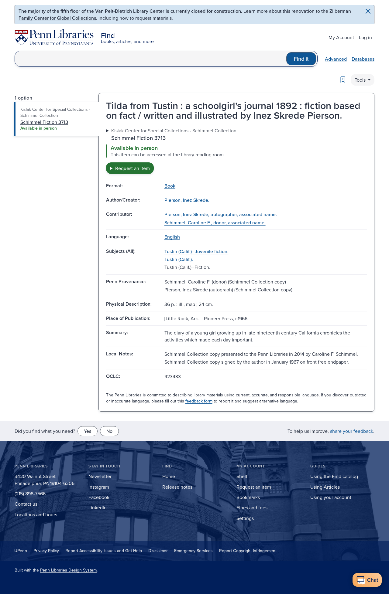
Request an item (132, 168)
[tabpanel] (236, 150)
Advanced (336, 59)
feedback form (198, 401)
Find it (301, 59)
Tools (361, 79)
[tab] (56, 119)
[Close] (368, 11)
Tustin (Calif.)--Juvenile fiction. (196, 251)
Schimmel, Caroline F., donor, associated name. (215, 222)
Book (169, 185)
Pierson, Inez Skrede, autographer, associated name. (220, 214)
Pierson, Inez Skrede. (186, 200)
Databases (363, 59)
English (172, 236)
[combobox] (150, 58)
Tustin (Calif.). (178, 259)
